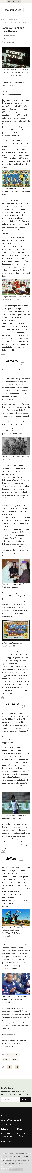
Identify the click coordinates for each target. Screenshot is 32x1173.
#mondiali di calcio (13, 1055)
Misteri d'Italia (8, 1141)
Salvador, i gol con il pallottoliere (15, 22)
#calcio (5, 1059)
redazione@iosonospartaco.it (11, 1120)
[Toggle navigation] (26, 10)
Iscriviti (25, 1099)
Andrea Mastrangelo (10, 39)
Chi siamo (22, 1133)
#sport (15, 1059)
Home (3, 20)
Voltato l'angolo (8, 1136)
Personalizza (19, 1169)
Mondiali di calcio (13, 20)
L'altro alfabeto (8, 1133)
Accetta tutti (12, 1169)
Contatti (22, 1139)
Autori (21, 1136)
